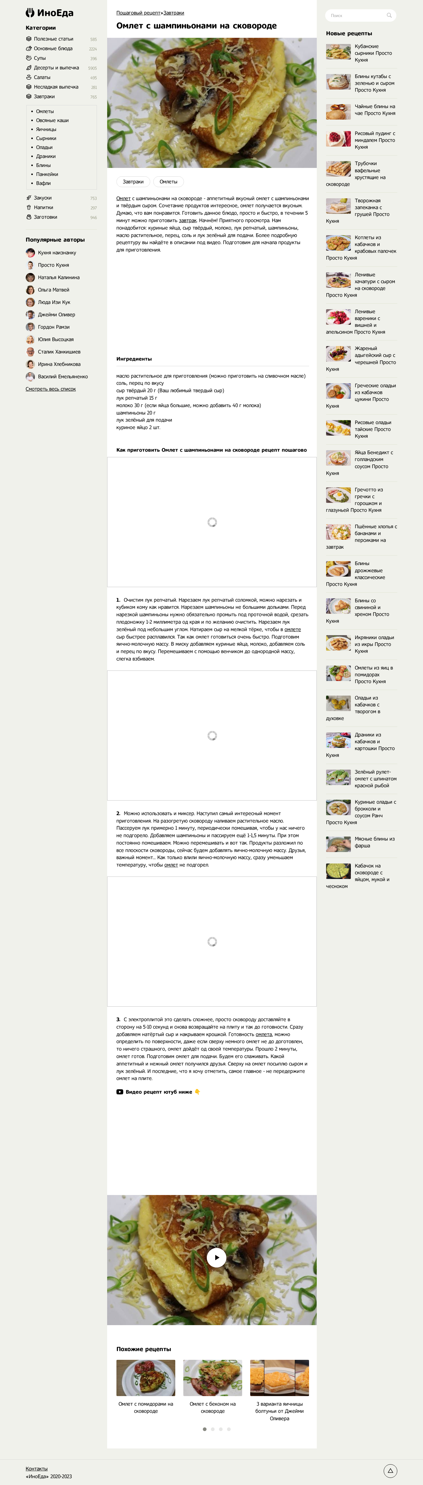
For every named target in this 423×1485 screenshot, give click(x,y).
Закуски (43, 198)
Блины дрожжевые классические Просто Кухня (355, 573)
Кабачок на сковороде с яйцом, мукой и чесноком (358, 876)
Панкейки (47, 174)
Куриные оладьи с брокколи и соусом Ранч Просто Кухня (361, 812)
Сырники (46, 138)
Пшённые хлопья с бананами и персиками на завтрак (361, 537)
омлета (264, 1034)
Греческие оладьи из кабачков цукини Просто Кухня (361, 396)
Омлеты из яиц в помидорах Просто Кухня (374, 674)
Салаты (42, 77)
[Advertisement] (212, 304)
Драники (46, 156)
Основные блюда (53, 48)
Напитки (43, 207)
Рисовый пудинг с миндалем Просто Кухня (375, 140)
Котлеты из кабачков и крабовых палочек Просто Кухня (361, 248)
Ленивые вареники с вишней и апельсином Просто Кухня (355, 322)
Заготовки (45, 217)
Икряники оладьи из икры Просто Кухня (374, 644)
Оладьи (44, 147)
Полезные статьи (53, 39)
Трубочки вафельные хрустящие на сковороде (356, 173)
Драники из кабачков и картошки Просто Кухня (360, 745)
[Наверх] (390, 1471)
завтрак (188, 220)
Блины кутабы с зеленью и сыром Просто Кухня (375, 83)
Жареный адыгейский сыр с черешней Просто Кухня (361, 358)
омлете (293, 629)
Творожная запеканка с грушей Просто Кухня (358, 211)
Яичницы (46, 129)
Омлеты (168, 182)
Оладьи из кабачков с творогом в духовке (353, 708)
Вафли (43, 183)
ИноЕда (55, 13)
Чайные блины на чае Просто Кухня (375, 109)
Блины (43, 165)
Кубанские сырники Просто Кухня (373, 53)
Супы (40, 58)
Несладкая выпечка (56, 87)
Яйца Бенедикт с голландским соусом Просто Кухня (359, 463)
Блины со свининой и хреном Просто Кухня (357, 611)
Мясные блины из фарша (375, 842)
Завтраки (133, 182)
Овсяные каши (52, 120)
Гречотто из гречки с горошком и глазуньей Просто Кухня (354, 500)
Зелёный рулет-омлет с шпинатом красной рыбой (376, 779)
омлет (171, 865)
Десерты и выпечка (56, 68)
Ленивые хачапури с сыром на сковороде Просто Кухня (360, 285)
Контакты (37, 1469)
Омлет (123, 198)
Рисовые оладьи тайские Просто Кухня (373, 429)
